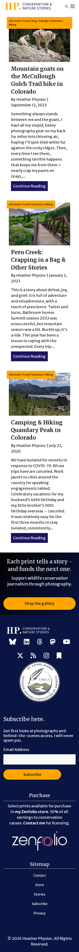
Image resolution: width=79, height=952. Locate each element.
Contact (39, 875)
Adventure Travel (19, 20)
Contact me (34, 823)
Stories (39, 894)
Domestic (56, 20)
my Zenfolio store (31, 811)
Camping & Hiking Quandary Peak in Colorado (37, 430)
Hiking (12, 24)
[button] (66, 6)
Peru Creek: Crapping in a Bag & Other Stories (38, 260)
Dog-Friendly (40, 20)
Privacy (40, 913)
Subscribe (39, 904)
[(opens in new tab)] (40, 701)
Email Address (16, 749)
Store (39, 885)
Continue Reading (30, 186)
